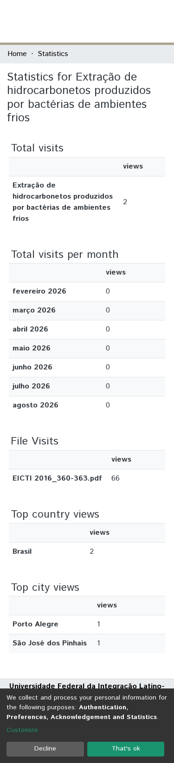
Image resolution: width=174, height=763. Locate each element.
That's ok (125, 748)
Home (17, 54)
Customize (22, 730)
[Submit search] (99, 21)
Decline (45, 748)
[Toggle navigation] (161, 21)
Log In (131, 21)
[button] (112, 21)
